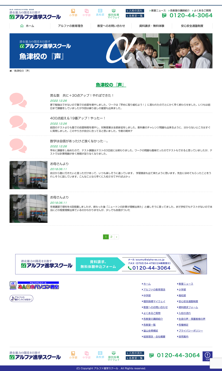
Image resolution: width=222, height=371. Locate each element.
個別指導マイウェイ (154, 301)
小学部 (182, 289)
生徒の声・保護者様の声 (192, 319)
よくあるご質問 (202, 10)
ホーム (30, 25)
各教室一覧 (149, 325)
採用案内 (183, 336)
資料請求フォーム (188, 307)
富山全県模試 (150, 331)
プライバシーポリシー (191, 331)
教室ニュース (158, 10)
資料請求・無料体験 (151, 25)
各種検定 (183, 325)
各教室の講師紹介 (180, 10)
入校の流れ (185, 313)
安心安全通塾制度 (192, 25)
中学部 (147, 295)
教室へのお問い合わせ (111, 25)
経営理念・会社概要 (154, 336)
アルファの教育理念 (70, 25)
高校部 (182, 295)
